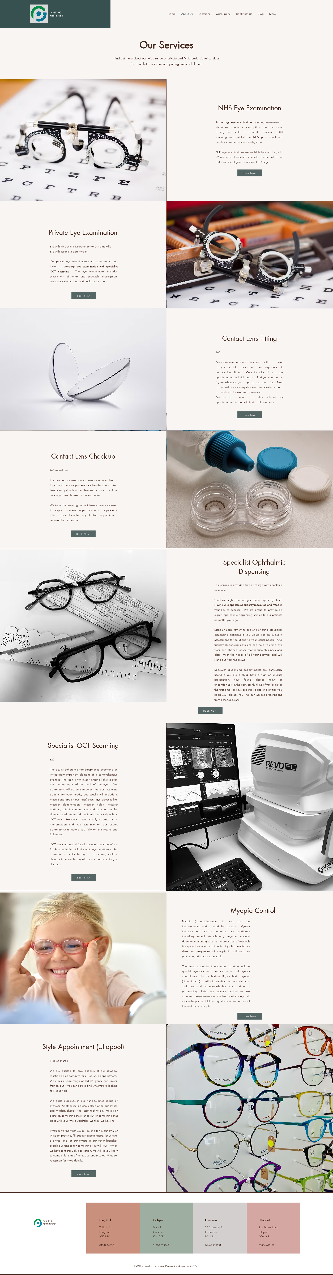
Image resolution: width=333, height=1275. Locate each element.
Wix (195, 1265)
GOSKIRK (48, 1221)
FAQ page (262, 162)
